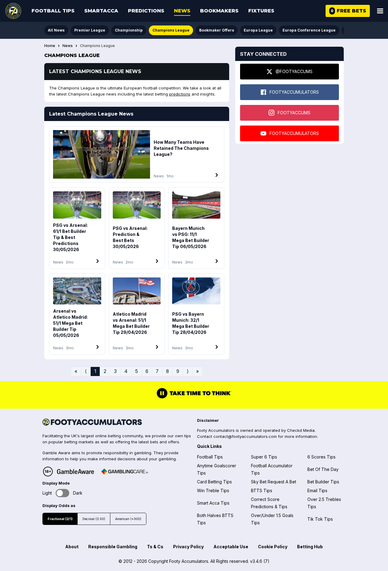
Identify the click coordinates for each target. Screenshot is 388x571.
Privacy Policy (188, 546)
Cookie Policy (272, 546)
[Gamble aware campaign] (75, 471)
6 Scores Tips (321, 456)
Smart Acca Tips (213, 503)
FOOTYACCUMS (294, 112)
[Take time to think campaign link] (194, 398)
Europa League (258, 30)
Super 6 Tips (264, 456)
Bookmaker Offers (216, 30)
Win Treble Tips (213, 490)
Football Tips (53, 11)
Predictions (146, 11)
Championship (129, 30)
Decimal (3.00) (93, 519)
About (72, 546)
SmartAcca (101, 11)
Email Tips (317, 490)
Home (49, 46)
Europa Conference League (309, 30)
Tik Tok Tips (320, 519)
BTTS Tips (261, 490)
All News (56, 30)
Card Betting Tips (214, 481)
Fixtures (261, 11)
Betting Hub (310, 546)
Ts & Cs (155, 546)
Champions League (170, 30)
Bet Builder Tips (323, 481)
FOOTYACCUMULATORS (294, 92)
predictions (179, 94)
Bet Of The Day (323, 469)
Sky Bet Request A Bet (273, 481)
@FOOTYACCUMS (294, 71)
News (182, 11)
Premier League (89, 30)
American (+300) (128, 519)
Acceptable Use (230, 546)
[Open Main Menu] (380, 10)
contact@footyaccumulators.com (245, 436)
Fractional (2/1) (60, 519)
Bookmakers (219, 11)
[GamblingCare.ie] (124, 472)
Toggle (62, 493)
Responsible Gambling (112, 546)
